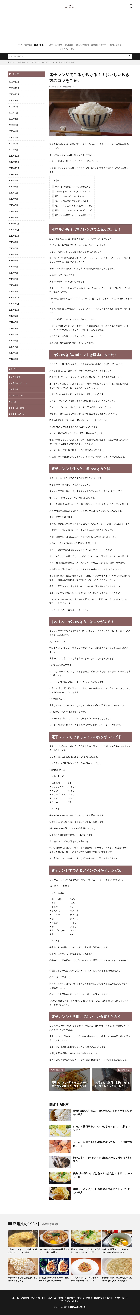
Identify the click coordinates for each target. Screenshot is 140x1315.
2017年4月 (13, 347)
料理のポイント (40, 45)
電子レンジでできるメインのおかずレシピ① (72, 205)
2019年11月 (14, 162)
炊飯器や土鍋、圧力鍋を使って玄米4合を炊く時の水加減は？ (117, 1279)
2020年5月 (13, 125)
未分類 (13, 401)
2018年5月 (13, 267)
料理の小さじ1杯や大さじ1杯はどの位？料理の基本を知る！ (102, 1159)
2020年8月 (13, 106)
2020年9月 (13, 100)
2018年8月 (13, 248)
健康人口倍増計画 (78, 1307)
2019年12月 (14, 156)
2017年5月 (13, 341)
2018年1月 (13, 291)
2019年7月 (13, 180)
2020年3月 (13, 137)
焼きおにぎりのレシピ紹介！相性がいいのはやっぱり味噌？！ (54, 1279)
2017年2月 (13, 359)
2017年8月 (13, 322)
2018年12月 (14, 223)
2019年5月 (13, 193)
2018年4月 (13, 273)
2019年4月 (13, 199)
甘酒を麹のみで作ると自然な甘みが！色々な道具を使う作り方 (102, 1112)
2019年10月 (14, 168)
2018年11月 (14, 230)
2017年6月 (13, 334)
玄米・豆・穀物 (55, 45)
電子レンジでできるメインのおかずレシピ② (72, 210)
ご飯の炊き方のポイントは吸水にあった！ (71, 191)
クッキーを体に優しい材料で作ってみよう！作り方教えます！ (102, 1144)
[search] (129, 56)
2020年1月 (13, 150)
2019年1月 (13, 217)
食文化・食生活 (82, 45)
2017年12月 (14, 297)
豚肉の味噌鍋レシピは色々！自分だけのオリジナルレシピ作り (102, 1175)
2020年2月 (13, 143)
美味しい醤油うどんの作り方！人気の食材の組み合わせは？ (117, 1250)
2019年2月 (13, 211)
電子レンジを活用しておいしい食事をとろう (72, 215)
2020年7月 (13, 113)
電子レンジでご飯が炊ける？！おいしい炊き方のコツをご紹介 (53, 62)
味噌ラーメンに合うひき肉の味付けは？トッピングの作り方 (101, 1191)
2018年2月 (13, 285)
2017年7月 (13, 328)
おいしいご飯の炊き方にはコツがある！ (70, 201)
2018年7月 (13, 254)
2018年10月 (14, 236)
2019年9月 (13, 174)
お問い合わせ (115, 45)
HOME (19, 45)
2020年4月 (13, 131)
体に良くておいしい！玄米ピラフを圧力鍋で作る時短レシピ (85, 1279)
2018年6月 (13, 260)
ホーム (15, 1297)
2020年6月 (13, 119)
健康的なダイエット (99, 45)
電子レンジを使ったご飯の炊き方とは (69, 196)
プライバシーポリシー (69, 49)
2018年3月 (13, 279)
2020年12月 (14, 82)
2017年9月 (13, 316)
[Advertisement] (70, 25)
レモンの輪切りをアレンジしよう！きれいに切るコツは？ (101, 1128)
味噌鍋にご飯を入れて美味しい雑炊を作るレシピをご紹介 (22, 1250)
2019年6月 (13, 186)
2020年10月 (14, 94)
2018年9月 (13, 242)
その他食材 (69, 45)
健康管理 (28, 45)
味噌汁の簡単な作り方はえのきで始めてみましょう (22, 1279)
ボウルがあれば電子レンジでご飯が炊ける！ (72, 186)
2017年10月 (14, 310)
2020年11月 (14, 88)
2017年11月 (14, 304)
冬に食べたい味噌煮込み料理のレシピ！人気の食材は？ (54, 1250)
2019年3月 (13, 205)
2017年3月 (13, 353)
